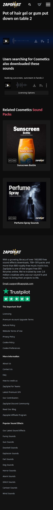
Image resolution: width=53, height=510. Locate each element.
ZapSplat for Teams (11, 386)
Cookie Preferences (11, 348)
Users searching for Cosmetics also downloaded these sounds (26, 63)
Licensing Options (26, 92)
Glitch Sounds (9, 482)
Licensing (7, 313)
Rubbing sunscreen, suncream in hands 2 (23, 78)
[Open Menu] (48, 4)
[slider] (21, 41)
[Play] (6, 41)
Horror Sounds (9, 470)
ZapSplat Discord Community (16, 403)
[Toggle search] (29, 4)
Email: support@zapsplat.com (18, 283)
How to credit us (10, 380)
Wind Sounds (9, 493)
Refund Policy (9, 325)
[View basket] (39, 4)
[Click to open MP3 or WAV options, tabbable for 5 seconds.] (36, 41)
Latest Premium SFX (12, 392)
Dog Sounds (8, 465)
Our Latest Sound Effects (14, 430)
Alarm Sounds (9, 476)
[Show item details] (48, 41)
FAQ (4, 375)
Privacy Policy (9, 336)
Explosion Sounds (11, 453)
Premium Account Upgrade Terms (18, 319)
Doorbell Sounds (10, 447)
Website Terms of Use (12, 331)
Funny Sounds (9, 436)
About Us (7, 363)
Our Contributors (10, 398)
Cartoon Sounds (10, 487)
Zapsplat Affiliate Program (14, 415)
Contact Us (8, 369)
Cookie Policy (8, 342)
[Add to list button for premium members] (42, 41)
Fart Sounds (8, 459)
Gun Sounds (8, 442)
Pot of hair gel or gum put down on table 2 (25, 16)
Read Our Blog (9, 409)
